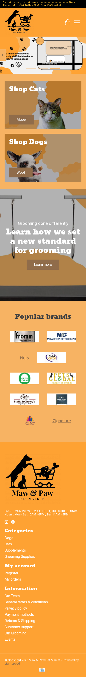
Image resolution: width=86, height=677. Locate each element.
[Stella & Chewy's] (24, 400)
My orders (13, 579)
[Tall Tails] (61, 400)
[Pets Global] (61, 379)
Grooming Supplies (20, 556)
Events (10, 639)
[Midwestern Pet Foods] (61, 337)
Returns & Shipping (20, 621)
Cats (8, 544)
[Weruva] (30, 421)
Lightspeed (12, 663)
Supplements (15, 550)
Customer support (19, 627)
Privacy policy (16, 608)
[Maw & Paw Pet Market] (19, 22)
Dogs (9, 538)
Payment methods (19, 614)
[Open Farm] (24, 379)
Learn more (43, 264)
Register (11, 573)
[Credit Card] (42, 670)
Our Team (12, 596)
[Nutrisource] (51, 358)
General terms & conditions (26, 602)
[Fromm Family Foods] (24, 337)
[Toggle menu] (76, 22)
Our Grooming (15, 633)
